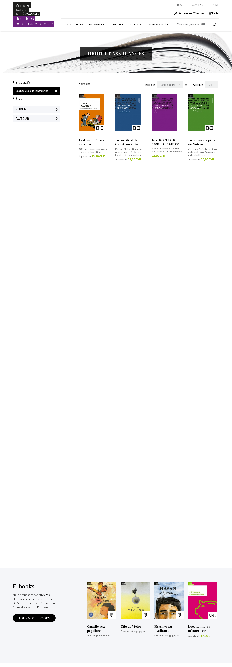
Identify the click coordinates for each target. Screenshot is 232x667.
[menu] (115, 24)
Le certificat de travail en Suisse (127, 142)
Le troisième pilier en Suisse (202, 142)
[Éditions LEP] (26, 14)
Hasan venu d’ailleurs (163, 629)
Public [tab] (22, 109)
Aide (216, 4)
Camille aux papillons (96, 629)
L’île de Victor (131, 627)
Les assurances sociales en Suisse (165, 142)
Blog (180, 4)
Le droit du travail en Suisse (92, 142)
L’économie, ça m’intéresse (199, 629)
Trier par (149, 84)
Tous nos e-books (34, 618)
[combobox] (196, 24)
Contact (198, 4)
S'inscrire (199, 13)
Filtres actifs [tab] (21, 82)
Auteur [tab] (22, 119)
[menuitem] (73, 24)
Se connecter (185, 13)
